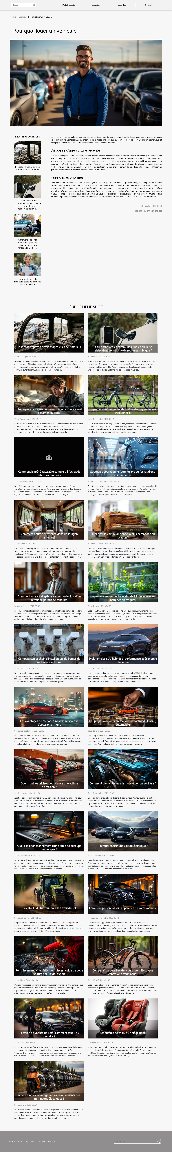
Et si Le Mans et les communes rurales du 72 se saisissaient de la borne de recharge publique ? (28, 204)
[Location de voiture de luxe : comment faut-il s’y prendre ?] (49, 1018)
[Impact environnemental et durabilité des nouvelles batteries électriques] (123, 582)
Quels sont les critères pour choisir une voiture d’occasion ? (49, 785)
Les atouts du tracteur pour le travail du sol (49, 908)
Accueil (13, 17)
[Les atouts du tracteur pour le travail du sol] (49, 893)
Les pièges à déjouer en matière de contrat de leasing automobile (122, 722)
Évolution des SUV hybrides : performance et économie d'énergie (123, 660)
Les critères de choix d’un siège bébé (123, 1032)
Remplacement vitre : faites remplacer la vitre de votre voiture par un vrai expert (49, 972)
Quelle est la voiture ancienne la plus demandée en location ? (123, 535)
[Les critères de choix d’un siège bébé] (123, 1018)
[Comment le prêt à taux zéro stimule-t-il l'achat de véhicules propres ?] (49, 457)
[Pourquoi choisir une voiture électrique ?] (123, 831)
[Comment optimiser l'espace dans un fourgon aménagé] (49, 519)
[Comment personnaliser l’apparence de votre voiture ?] (123, 893)
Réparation (95, 5)
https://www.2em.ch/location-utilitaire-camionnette (82, 161)
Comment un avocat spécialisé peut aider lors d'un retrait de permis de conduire (49, 598)
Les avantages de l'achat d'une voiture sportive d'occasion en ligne (49, 722)
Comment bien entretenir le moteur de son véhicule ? (123, 783)
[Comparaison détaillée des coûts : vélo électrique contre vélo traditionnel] (123, 956)
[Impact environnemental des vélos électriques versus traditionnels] (123, 394)
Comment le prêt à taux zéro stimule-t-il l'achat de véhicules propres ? (49, 473)
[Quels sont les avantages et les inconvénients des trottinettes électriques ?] (49, 1080)
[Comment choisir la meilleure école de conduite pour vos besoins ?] (27, 264)
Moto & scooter (68, 5)
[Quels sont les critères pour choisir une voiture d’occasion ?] (49, 769)
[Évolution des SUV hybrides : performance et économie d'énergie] (123, 644)
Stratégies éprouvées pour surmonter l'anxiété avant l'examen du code (49, 410)
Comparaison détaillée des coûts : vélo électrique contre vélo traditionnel (122, 972)
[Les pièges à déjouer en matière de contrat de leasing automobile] (123, 706)
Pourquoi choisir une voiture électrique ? (123, 845)
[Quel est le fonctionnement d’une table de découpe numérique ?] (49, 831)
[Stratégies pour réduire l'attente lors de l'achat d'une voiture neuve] (123, 457)
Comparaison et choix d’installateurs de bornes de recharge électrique (49, 660)
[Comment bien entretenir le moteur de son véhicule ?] (123, 769)
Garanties (122, 5)
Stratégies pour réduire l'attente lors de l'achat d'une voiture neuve (122, 473)
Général (148, 5)
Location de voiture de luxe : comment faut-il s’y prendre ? (49, 1034)
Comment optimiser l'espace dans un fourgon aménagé (49, 535)
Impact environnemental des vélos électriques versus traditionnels (123, 410)
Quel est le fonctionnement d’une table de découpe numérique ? (49, 847)
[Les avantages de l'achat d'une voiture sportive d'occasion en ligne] (49, 706)
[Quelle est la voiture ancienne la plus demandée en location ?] (123, 519)
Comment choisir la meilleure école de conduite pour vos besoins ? (27, 281)
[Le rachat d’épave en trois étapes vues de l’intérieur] (27, 152)
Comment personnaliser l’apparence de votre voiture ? (122, 908)
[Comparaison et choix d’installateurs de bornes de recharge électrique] (49, 644)
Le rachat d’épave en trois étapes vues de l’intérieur (27, 168)
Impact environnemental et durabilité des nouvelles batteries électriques (123, 598)
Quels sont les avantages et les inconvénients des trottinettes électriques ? (49, 1096)
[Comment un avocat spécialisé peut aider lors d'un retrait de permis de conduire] (49, 582)
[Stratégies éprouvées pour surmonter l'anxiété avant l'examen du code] (49, 394)
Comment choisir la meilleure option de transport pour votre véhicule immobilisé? (28, 244)
